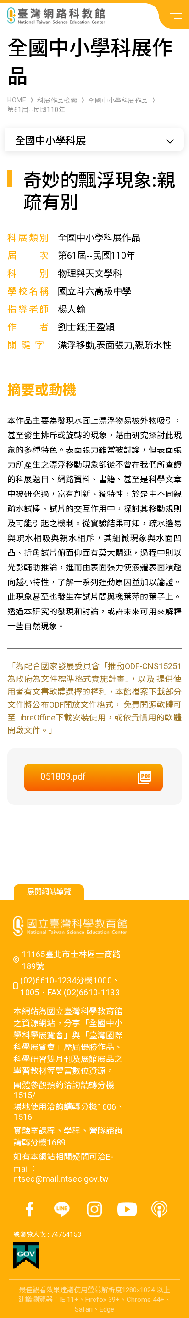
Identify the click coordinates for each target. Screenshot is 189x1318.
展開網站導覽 (49, 892)
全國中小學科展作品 (118, 100)
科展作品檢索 (57, 100)
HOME (16, 100)
